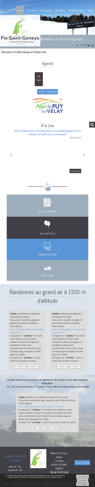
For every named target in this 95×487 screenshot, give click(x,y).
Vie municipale (46, 10)
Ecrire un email (82, 463)
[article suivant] (84, 155)
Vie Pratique (60, 10)
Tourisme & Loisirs (76, 10)
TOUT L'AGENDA (47, 91)
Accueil (20, 10)
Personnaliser (82, 484)
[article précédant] (11, 155)
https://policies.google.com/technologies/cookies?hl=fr (26, 330)
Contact (90, 10)
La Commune (31, 10)
